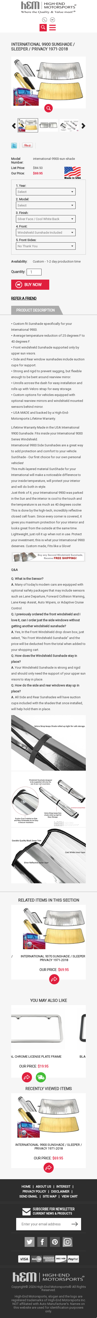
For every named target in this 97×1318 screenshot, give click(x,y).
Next (83, 126)
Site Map (49, 1196)
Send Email (28, 1196)
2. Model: (22, 199)
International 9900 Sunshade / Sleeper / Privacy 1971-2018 (48, 1146)
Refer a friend (24, 298)
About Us (43, 1186)
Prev (13, 126)
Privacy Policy (34, 1191)
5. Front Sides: (26, 240)
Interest (63, 1186)
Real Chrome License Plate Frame (48, 1056)
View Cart (70, 1196)
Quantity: (18, 272)
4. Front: (21, 226)
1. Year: (21, 185)
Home (26, 1186)
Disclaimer (60, 1191)
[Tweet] (14, 147)
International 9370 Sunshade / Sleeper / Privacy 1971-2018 (48, 958)
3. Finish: (22, 213)
